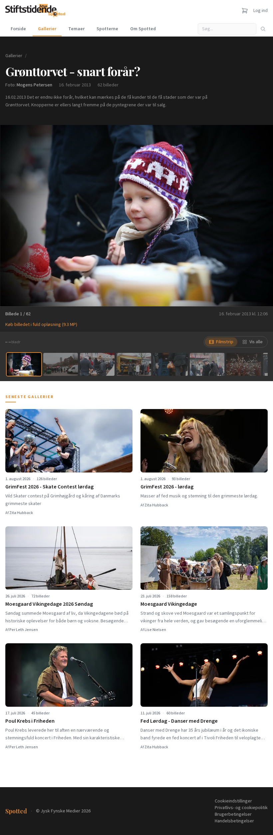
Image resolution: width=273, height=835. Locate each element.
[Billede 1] (24, 364)
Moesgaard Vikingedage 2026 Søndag (49, 604)
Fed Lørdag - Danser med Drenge (179, 721)
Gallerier (47, 29)
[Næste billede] (260, 216)
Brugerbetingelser (233, 814)
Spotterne (107, 29)
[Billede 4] (134, 364)
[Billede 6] (207, 364)
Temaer (76, 29)
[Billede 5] (170, 364)
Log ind (260, 10)
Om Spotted (143, 29)
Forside (18, 29)
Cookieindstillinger (233, 801)
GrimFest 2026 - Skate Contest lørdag (49, 486)
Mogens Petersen (34, 85)
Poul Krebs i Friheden (30, 721)
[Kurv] (244, 10)
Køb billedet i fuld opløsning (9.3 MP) (41, 324)
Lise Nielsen (155, 630)
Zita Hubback (21, 513)
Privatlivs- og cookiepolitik (241, 807)
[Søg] (263, 29)
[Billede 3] (97, 364)
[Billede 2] (60, 364)
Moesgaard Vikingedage (168, 604)
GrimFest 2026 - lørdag (166, 486)
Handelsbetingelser (234, 821)
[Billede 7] (243, 364)
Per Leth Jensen (23, 630)
